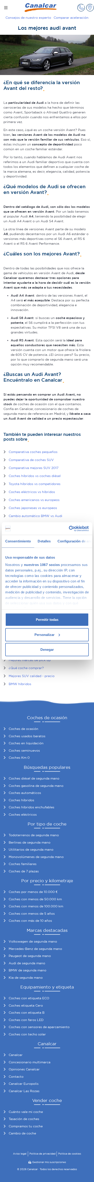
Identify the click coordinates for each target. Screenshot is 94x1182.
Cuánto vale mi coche (26, 1112)
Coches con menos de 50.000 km (35, 899)
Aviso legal (19, 1153)
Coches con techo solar (27, 1034)
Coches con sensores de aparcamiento (39, 1027)
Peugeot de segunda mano (30, 956)
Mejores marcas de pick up (30, 660)
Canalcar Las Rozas (24, 1091)
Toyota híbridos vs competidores (34, 484)
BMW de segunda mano (27, 970)
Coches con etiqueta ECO (29, 998)
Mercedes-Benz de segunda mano (35, 949)
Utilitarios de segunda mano (31, 849)
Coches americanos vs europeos (34, 500)
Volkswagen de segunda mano (33, 941)
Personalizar (44, 634)
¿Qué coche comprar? (26, 668)
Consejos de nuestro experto (28, 17)
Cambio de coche (22, 1133)
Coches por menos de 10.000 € (33, 892)
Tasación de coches (24, 1119)
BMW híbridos (20, 684)
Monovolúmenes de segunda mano (36, 857)
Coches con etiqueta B (26, 1012)
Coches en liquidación (26, 743)
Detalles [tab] (44, 541)
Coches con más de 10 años (30, 920)
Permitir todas (47, 620)
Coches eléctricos (23, 814)
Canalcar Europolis (24, 1084)
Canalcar (16, 1055)
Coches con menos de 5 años (32, 913)
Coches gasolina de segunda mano (36, 786)
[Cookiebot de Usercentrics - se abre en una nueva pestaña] (69, 528)
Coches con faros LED (26, 1020)
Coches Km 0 (19, 757)
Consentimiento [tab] (18, 541)
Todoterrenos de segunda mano (34, 835)
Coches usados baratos (27, 736)
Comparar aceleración (71, 17)
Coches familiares (23, 864)
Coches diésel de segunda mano (34, 778)
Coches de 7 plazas (24, 871)
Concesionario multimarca (29, 1062)
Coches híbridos (21, 800)
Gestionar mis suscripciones (49, 1162)
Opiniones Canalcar (24, 1069)
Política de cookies (69, 1153)
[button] (81, 8)
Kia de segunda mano (26, 977)
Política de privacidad (42, 1153)
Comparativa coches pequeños (33, 452)
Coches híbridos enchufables (31, 807)
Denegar (47, 649)
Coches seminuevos (24, 750)
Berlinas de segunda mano (29, 842)
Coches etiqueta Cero (26, 1005)
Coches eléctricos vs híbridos (32, 492)
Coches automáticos (25, 793)
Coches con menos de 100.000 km (36, 906)
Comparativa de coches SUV (31, 460)
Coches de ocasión (23, 729)
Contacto (16, 1076)
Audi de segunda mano (27, 963)
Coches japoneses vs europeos (33, 508)
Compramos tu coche (26, 1126)
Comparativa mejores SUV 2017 (33, 468)
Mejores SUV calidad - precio (32, 676)
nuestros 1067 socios (42, 564)
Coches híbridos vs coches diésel (35, 476)
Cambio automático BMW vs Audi (35, 516)
